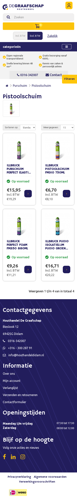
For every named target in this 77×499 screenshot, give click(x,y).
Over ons (9, 373)
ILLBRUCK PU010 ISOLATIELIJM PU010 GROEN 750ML (57, 246)
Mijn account (11, 380)
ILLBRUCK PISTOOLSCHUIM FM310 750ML (57, 169)
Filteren (69, 79)
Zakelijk (52, 36)
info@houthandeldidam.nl (26, 355)
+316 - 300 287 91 (20, 348)
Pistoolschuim (41, 85)
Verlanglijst (10, 387)
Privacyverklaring (19, 477)
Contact (55, 75)
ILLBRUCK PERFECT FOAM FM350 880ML (17, 244)
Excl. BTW (35, 36)
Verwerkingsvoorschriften (37, 482)
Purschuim (20, 85)
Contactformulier (14, 402)
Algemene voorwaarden (50, 477)
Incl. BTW (20, 36)
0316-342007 (28, 75)
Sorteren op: (11, 127)
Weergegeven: (50, 127)
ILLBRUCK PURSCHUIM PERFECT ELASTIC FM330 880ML (18, 171)
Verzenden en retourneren (20, 395)
